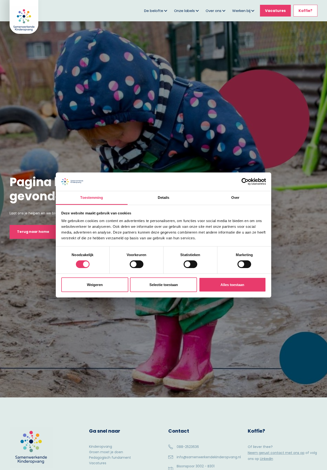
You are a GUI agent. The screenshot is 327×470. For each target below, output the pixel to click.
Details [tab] (163, 197)
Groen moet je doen (106, 452)
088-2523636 (188, 446)
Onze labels (184, 10)
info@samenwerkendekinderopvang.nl (209, 457)
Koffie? (305, 10)
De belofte (153, 10)
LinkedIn (266, 458)
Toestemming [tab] (91, 197)
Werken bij (241, 10)
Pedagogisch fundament (110, 458)
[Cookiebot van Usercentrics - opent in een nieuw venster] (245, 181)
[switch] (136, 264)
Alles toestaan (232, 285)
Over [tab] (235, 197)
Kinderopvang (100, 447)
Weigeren (95, 285)
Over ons (213, 10)
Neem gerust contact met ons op (276, 452)
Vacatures (275, 10)
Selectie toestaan (163, 285)
